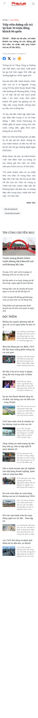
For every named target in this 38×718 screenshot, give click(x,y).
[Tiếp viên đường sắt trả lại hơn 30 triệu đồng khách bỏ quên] (19, 4)
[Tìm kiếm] (33, 4)
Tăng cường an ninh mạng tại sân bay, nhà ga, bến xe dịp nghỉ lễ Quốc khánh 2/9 (18, 446)
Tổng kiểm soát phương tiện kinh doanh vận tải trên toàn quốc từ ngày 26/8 (18, 308)
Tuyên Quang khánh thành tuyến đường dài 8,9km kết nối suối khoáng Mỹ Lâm (18, 261)
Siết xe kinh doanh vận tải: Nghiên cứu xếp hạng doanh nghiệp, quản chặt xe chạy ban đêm (19, 471)
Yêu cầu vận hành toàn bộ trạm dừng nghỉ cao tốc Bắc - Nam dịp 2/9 (18, 518)
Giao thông (14, 20)
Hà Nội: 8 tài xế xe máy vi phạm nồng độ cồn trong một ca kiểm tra (17, 374)
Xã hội (5, 20)
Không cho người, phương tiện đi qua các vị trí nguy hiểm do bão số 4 (19, 324)
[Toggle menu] (4, 3)
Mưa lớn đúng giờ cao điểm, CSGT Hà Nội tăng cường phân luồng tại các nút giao (19, 349)
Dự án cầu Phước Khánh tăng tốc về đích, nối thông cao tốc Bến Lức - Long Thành (19, 399)
